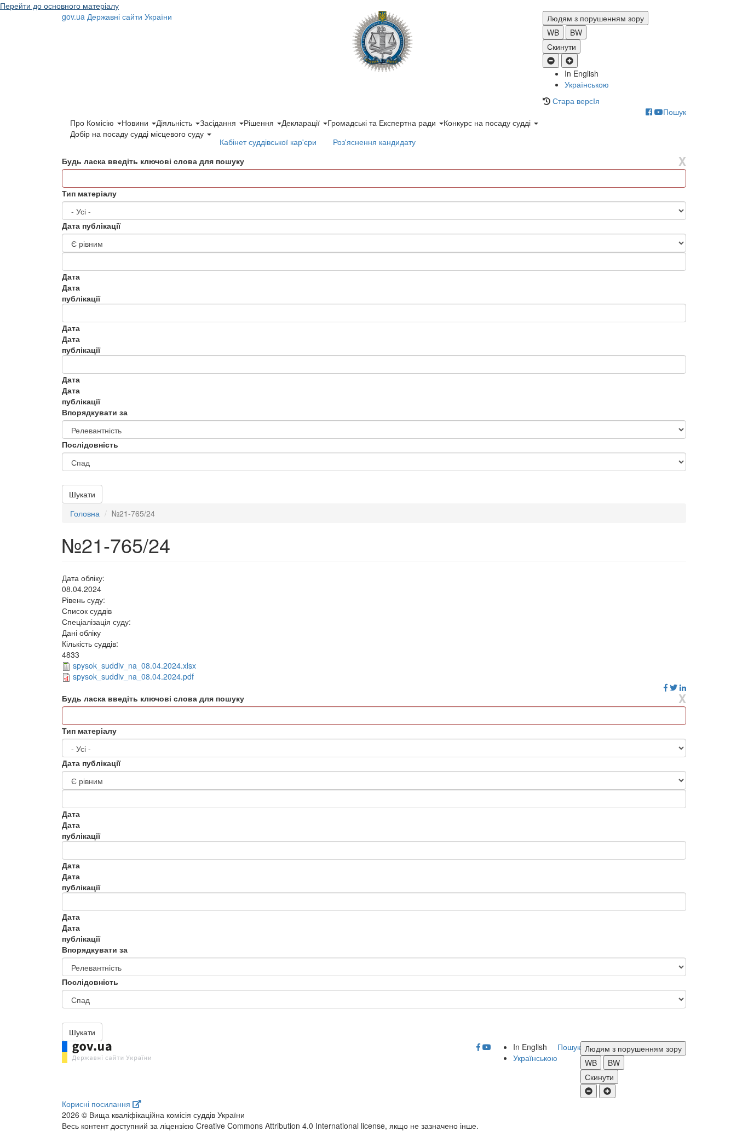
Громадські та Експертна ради (382, 122)
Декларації (301, 122)
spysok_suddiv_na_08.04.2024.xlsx (134, 665)
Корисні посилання (97, 1103)
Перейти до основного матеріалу (59, 5)
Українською (587, 84)
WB (553, 32)
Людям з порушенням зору (595, 18)
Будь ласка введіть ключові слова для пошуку (153, 160)
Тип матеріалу (89, 193)
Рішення (260, 122)
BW (576, 32)
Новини (136, 122)
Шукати (82, 494)
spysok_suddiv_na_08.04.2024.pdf (133, 676)
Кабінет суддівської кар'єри (268, 141)
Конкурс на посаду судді (488, 122)
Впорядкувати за (95, 412)
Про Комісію (93, 122)
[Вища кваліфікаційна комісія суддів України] (374, 41)
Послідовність (90, 444)
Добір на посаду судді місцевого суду (138, 133)
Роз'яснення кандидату (374, 141)
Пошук (674, 111)
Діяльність (175, 122)
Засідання (219, 122)
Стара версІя (576, 100)
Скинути (561, 46)
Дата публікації (91, 225)
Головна (85, 513)
